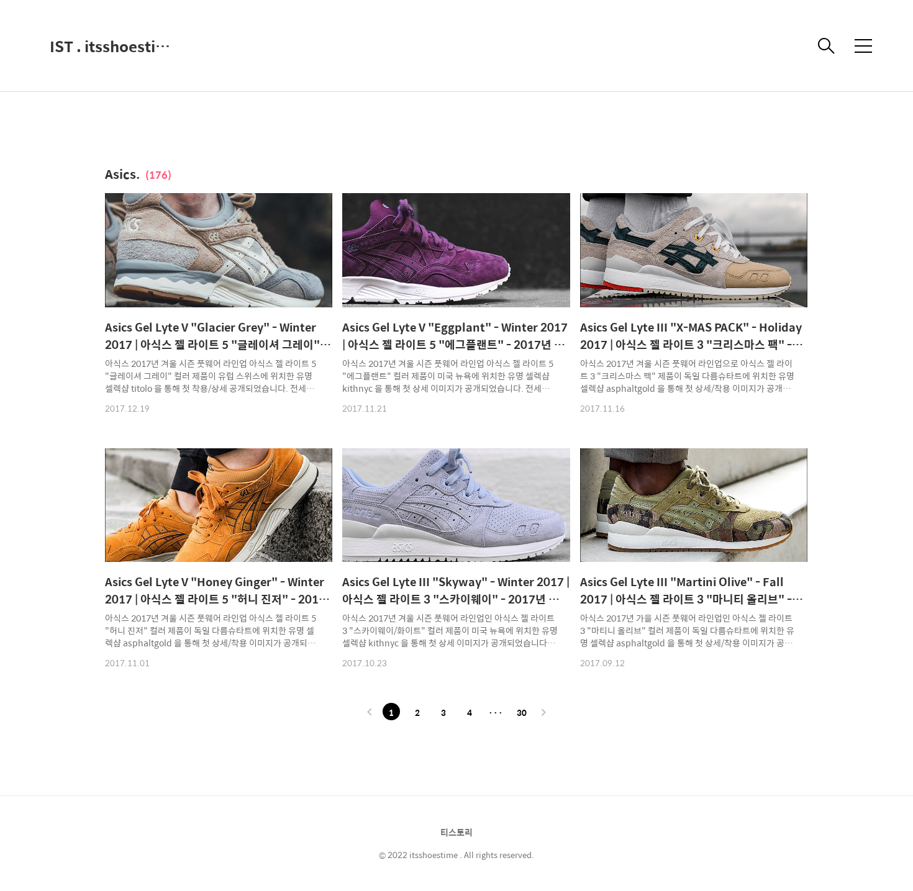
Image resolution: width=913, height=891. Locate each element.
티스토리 (456, 832)
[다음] (543, 712)
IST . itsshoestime (112, 46)
